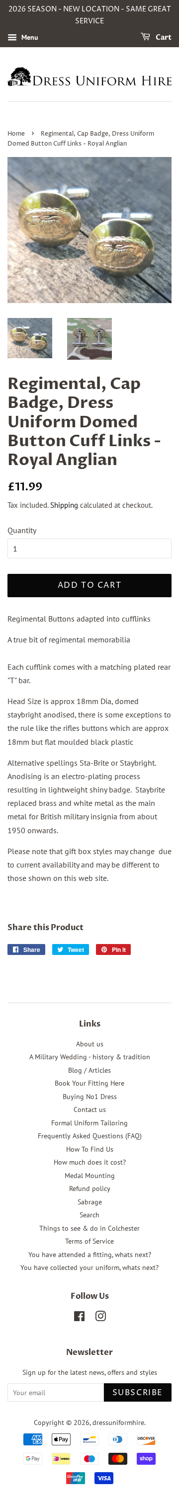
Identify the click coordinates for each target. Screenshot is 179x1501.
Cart (163, 37)
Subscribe (137, 1392)
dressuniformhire (118, 1422)
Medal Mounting (90, 1175)
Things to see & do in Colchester (89, 1228)
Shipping (64, 505)
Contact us (90, 1109)
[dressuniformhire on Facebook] (79, 1318)
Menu (28, 37)
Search (89, 1214)
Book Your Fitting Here (89, 1083)
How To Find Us (89, 1149)
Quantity (21, 530)
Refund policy (89, 1188)
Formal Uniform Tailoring (89, 1122)
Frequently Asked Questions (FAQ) (90, 1135)
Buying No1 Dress (90, 1096)
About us (89, 1043)
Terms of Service (89, 1241)
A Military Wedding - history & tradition (89, 1056)
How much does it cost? (90, 1162)
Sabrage (90, 1201)
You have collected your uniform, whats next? (89, 1267)
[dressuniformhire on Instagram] (100, 1318)
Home (16, 134)
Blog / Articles (89, 1070)
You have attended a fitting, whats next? (89, 1254)
